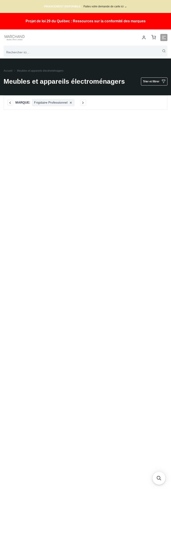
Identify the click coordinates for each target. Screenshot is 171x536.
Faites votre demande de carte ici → (105, 6)
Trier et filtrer (151, 81)
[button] (159, 478)
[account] (144, 37)
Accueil (8, 70)
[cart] (153, 37)
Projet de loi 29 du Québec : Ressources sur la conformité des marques (86, 21)
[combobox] (85, 52)
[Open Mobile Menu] (163, 37)
